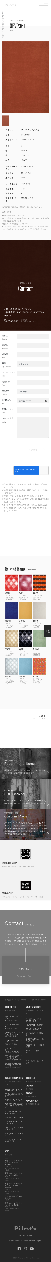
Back (39, 717)
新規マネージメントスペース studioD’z (13, 1177)
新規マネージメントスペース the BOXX (13, 1206)
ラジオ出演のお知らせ (14, 1198)
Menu (43, 5)
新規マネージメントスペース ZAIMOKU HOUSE (13, 1165)
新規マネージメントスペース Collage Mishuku (13, 1188)
